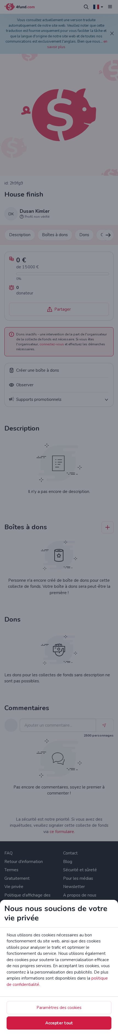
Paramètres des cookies (59, 1007)
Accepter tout (59, 1023)
